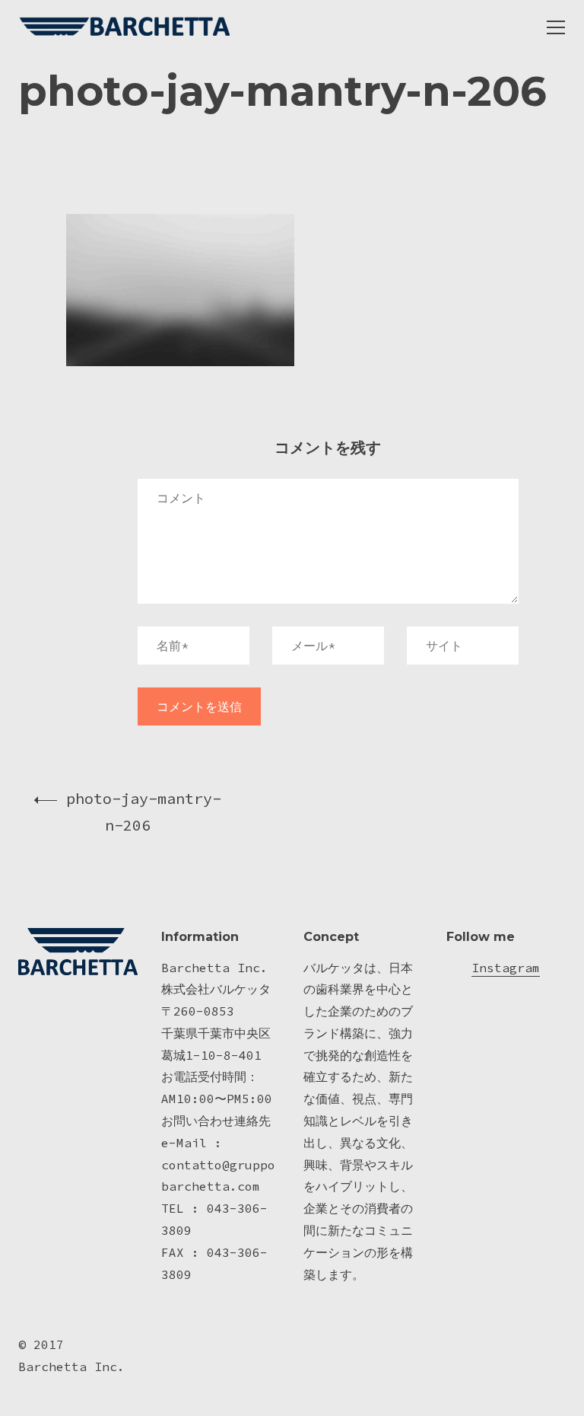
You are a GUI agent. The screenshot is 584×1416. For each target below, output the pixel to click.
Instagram (505, 967)
